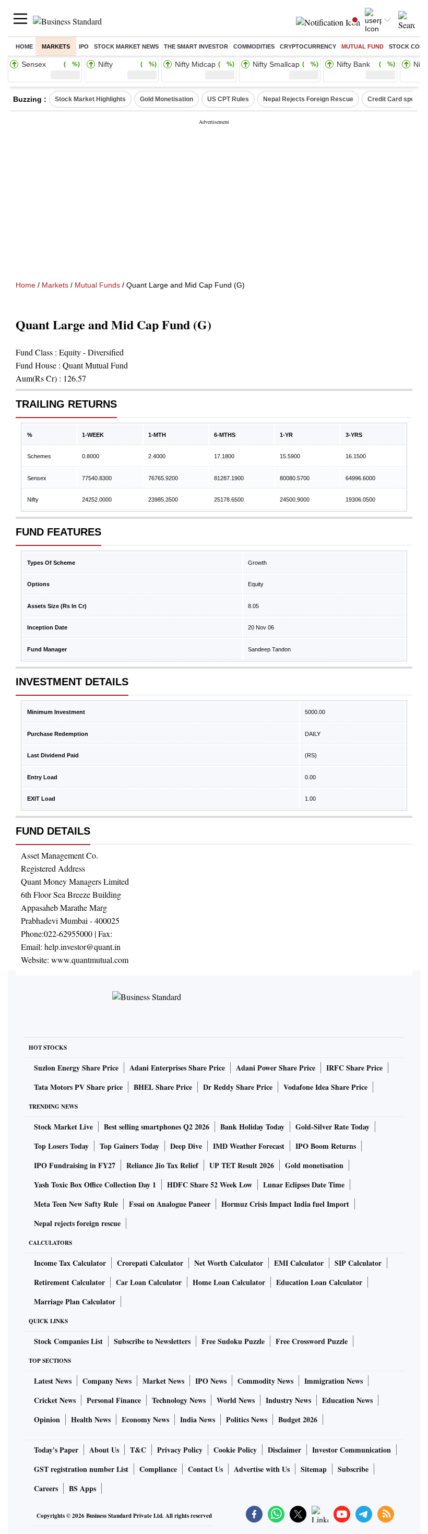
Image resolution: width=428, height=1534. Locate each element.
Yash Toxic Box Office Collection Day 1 (95, 1184)
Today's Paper (56, 1449)
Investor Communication (351, 1449)
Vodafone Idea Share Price (325, 1086)
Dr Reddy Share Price (237, 1086)
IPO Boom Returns (325, 1145)
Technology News (179, 1400)
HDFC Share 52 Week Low (209, 1184)
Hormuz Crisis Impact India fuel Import (285, 1203)
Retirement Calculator (69, 1282)
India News (197, 1419)
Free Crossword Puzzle (312, 1341)
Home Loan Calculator (229, 1282)
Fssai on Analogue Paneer (169, 1203)
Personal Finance (114, 1400)
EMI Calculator (299, 1262)
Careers (46, 1488)
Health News (91, 1419)
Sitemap (314, 1469)
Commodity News (265, 1380)
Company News (107, 1380)
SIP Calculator (358, 1262)
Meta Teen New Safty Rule (76, 1203)
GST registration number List (81, 1469)
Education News (347, 1400)
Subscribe (353, 1469)
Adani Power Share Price (275, 1067)
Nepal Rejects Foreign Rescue (308, 99)
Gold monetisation (314, 1165)
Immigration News (333, 1380)
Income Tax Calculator (70, 1262)
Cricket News (55, 1400)
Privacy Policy (180, 1449)
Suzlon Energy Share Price (76, 1067)
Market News (163, 1380)
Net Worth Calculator (228, 1262)
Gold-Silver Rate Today (332, 1126)
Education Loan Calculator (319, 1282)
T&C (138, 1449)
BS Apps (82, 1488)
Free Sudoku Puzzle (233, 1341)
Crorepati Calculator (150, 1262)
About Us (104, 1449)
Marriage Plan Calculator (74, 1301)
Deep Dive (186, 1145)
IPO (84, 46)
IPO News (211, 1380)
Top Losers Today (61, 1145)
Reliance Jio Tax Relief (162, 1165)
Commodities (254, 46)
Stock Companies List (68, 1341)
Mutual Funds (97, 285)
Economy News (145, 1419)
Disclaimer (284, 1449)
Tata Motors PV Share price (78, 1086)
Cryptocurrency (308, 46)
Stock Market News (126, 46)
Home (24, 46)
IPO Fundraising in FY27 (74, 1165)
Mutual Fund (362, 46)
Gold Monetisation (166, 99)
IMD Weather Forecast (248, 1145)
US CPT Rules (228, 99)
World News (236, 1400)
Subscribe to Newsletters (152, 1341)
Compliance (158, 1469)
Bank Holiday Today (252, 1126)
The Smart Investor (196, 46)
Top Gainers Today (129, 1145)
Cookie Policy (235, 1449)
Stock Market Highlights (90, 99)
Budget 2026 (297, 1419)
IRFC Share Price (354, 1067)
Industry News (288, 1400)
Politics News (246, 1419)
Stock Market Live (63, 1126)
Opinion (47, 1419)
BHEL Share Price (163, 1086)
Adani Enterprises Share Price (177, 1067)
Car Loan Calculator (149, 1282)
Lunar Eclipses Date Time (303, 1184)
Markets (56, 46)
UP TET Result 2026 (241, 1165)
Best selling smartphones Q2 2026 (156, 1126)
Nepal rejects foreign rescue (77, 1223)
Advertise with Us (262, 1469)
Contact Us (205, 1469)
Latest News (53, 1380)
